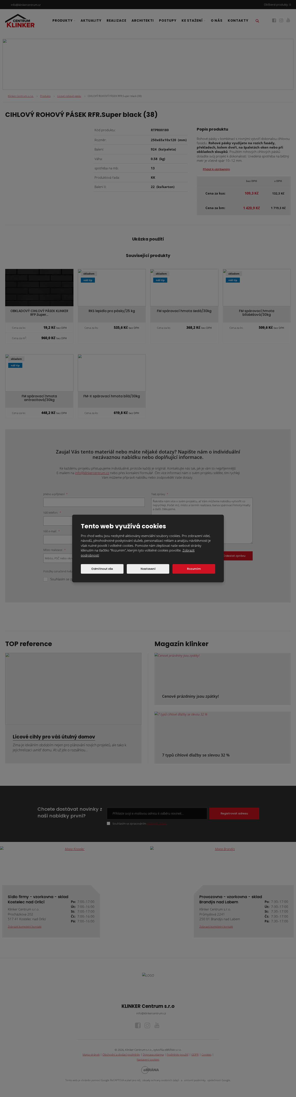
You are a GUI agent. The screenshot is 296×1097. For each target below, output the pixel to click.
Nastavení (148, 569)
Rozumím (194, 569)
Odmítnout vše (102, 569)
